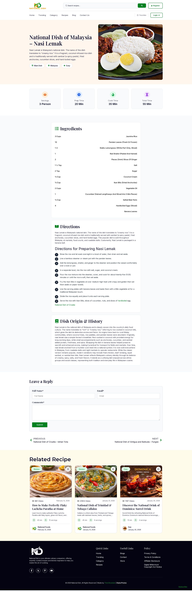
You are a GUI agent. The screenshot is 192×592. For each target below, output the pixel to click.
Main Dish (38, 66)
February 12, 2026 (44, 530)
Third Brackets (109, 583)
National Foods (44, 527)
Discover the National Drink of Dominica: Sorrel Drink (141, 507)
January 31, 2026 (89, 530)
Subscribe (183, 587)
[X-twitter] (38, 570)
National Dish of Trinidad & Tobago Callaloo (94, 507)
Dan (129, 527)
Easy (68, 66)
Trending (42, 15)
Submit (40, 425)
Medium (37, 469)
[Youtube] (51, 570)
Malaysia (54, 66)
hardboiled (122, 301)
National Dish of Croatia (65, 305)
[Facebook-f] (31, 570)
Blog (74, 15)
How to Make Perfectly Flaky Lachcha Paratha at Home (49, 507)
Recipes (65, 15)
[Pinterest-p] (45, 570)
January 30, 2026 (134, 530)
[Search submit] (142, 5)
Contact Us (84, 15)
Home (31, 15)
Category (54, 15)
